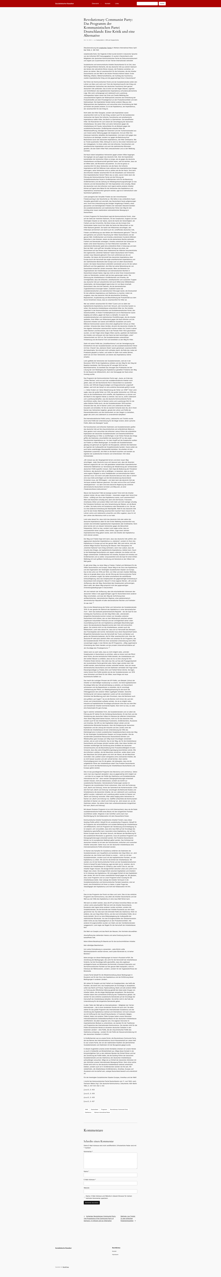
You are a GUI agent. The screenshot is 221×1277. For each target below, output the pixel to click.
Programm (104, 1109)
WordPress (66, 1267)
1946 (86, 1109)
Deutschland (94, 1109)
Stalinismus (88, 1112)
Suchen (162, 3)
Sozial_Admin (100, 40)
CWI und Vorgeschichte (112, 40)
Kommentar (88, 1151)
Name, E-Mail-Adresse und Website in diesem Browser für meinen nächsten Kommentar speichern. (109, 1197)
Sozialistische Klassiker (64, 3)
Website (86, 1188)
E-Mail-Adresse (90, 1179)
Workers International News (102, 1112)
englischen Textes (105, 48)
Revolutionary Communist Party (119, 1109)
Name (86, 1171)
